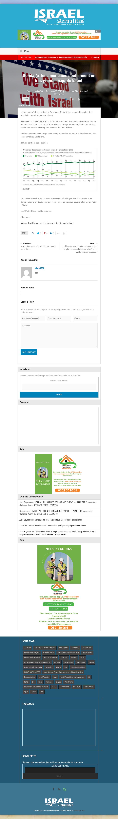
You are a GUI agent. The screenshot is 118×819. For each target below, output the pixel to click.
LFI (33, 682)
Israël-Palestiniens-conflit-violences (72, 677)
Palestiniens (69, 682)
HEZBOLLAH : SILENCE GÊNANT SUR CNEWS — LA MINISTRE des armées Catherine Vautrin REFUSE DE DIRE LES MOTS (55, 512)
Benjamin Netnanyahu (31, 653)
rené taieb (76, 687)
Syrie (26, 692)
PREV (54, 687)
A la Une (71, 91)
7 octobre (27, 648)
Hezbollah (49, 667)
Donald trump (87, 653)
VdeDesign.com (79, 810)
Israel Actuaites (44, 677)
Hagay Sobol (68, 662)
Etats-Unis (79, 91)
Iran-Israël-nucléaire (78, 667)
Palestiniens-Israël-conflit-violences (36, 687)
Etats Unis (64, 657)
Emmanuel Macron (50, 657)
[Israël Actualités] (59, 17)
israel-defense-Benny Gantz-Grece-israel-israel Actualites (63, 672)
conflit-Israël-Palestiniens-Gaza (68, 653)
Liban (40, 682)
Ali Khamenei (86, 648)
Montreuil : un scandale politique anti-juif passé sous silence (58, 520)
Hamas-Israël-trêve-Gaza (33, 667)
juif (89, 677)
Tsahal (34, 692)
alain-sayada (63, 648)
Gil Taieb (57, 662)
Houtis (58, 667)
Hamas (91, 662)
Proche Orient (64, 687)
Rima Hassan (88, 687)
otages (58, 682)
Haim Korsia (81, 662)
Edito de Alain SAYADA (32, 657)
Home (20, 105)
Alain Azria (75, 648)
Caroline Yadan (48, 653)
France (73, 657)
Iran (65, 667)
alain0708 (39, 91)
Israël (86, 91)
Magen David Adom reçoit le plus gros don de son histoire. (47, 223)
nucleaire (49, 682)
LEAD (26, 682)
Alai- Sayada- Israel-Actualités (45, 648)
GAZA (82, 657)
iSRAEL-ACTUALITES (32, 672)
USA (41, 692)
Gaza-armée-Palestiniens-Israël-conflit (37, 662)
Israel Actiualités (29, 677)
